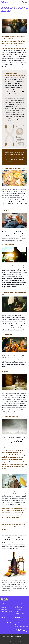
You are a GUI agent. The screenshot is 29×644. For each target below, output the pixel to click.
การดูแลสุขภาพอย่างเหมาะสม (15, 502)
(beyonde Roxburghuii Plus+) (10, 542)
